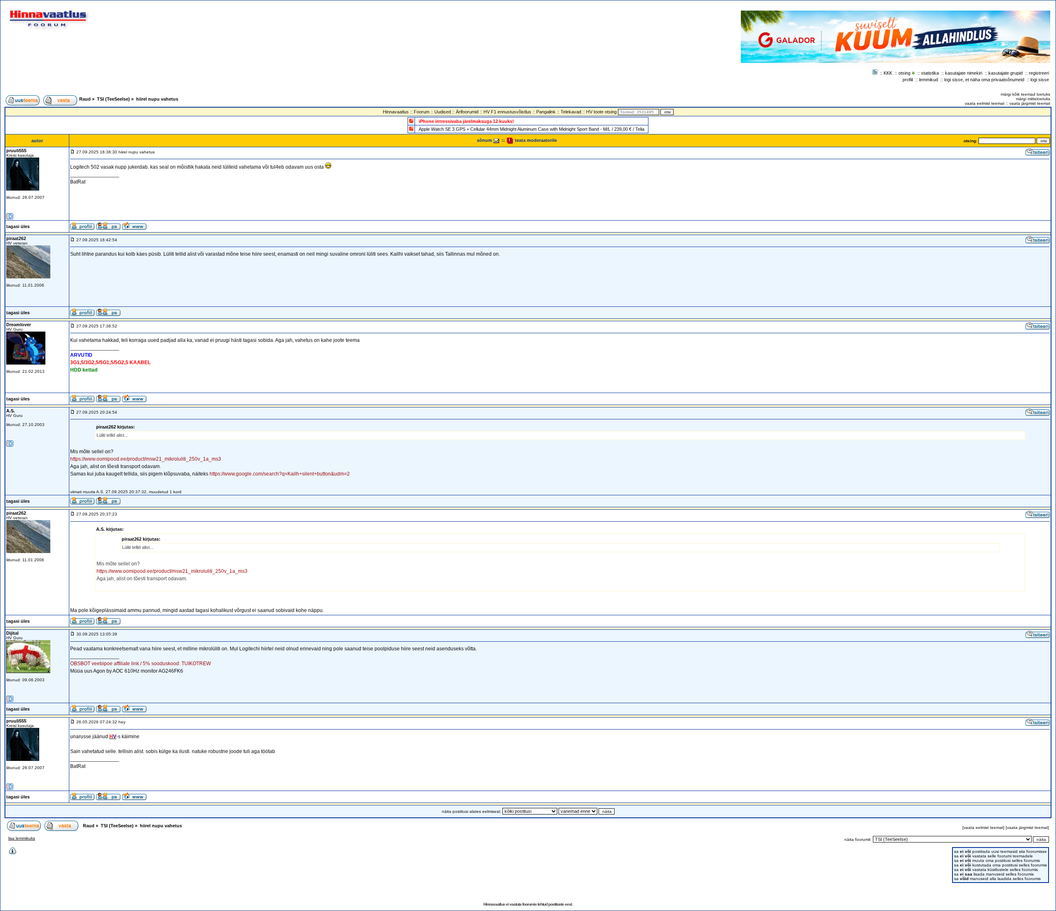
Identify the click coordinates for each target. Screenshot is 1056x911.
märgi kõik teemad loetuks (1025, 94)
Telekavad (571, 111)
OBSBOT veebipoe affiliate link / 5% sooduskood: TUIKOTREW (140, 663)
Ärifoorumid (467, 111)
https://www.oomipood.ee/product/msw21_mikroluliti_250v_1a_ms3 (145, 459)
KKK (888, 73)
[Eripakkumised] (411, 120)
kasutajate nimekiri (963, 73)
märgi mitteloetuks (1033, 99)
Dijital (12, 633)
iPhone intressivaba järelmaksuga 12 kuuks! (466, 121)
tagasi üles (18, 226)
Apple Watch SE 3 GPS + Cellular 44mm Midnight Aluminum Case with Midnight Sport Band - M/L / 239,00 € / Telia (531, 129)
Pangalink (546, 111)
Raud (85, 99)
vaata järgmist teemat (1029, 103)
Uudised (442, 111)
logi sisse (1039, 79)
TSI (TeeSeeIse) (113, 99)
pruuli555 (16, 150)
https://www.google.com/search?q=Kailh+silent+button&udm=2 (280, 474)
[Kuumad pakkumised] (411, 128)
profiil (908, 79)
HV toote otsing (601, 111)
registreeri (1039, 73)
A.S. (10, 410)
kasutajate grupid (1005, 73)
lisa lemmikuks (21, 838)
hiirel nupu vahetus (157, 99)
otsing (904, 73)
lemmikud (928, 79)
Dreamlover (18, 324)
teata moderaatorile (535, 140)
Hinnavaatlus (396, 111)
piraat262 (16, 238)
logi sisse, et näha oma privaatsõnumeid (984, 79)
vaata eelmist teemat (984, 103)
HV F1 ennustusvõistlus (507, 111)
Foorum (421, 111)
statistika (930, 73)
